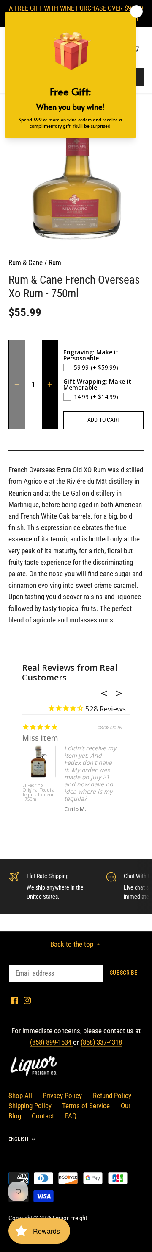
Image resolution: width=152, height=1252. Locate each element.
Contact (43, 1116)
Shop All (20, 1095)
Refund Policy (112, 1095)
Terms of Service (86, 1105)
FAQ (70, 1116)
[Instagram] (27, 1000)
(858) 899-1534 (51, 1042)
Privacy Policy (62, 1095)
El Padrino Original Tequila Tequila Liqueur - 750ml (38, 792)
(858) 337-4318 (101, 1042)
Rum (55, 262)
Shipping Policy (30, 1105)
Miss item (40, 738)
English (18, 1139)
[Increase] (50, 384)
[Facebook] (14, 1000)
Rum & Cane (25, 262)
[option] (76, 179)
